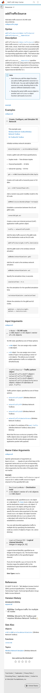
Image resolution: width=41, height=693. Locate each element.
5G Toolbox (12, 137)
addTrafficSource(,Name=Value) (17, 35)
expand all (8, 604)
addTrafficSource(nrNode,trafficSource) (19, 33)
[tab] (22, 121)
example (8, 105)
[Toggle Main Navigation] (38, 2)
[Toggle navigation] (9, 7)
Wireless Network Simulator (14, 651)
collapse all (9, 114)
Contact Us (34, 676)
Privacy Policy (28, 673)
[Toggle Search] (34, 2)
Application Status (23, 676)
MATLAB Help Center (15, 2)
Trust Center (9, 673)
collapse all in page (11, 24)
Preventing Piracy (10, 676)
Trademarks (18, 673)
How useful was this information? (22, 658)
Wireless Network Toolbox (17, 132)
